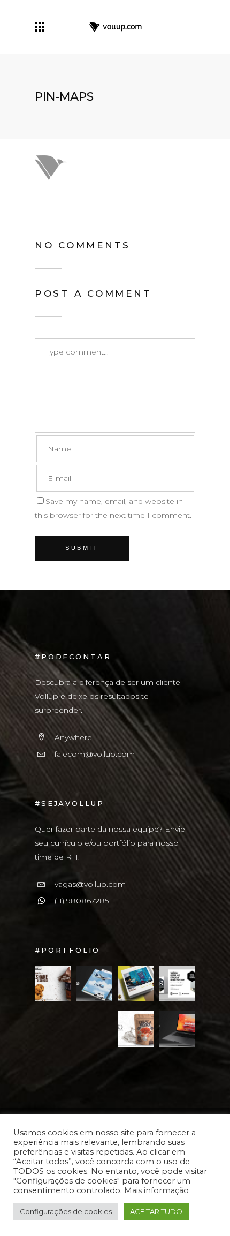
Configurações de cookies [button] (66, 1211)
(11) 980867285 (82, 901)
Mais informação (156, 1190)
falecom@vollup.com (95, 754)
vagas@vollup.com (90, 884)
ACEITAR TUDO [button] (156, 1211)
